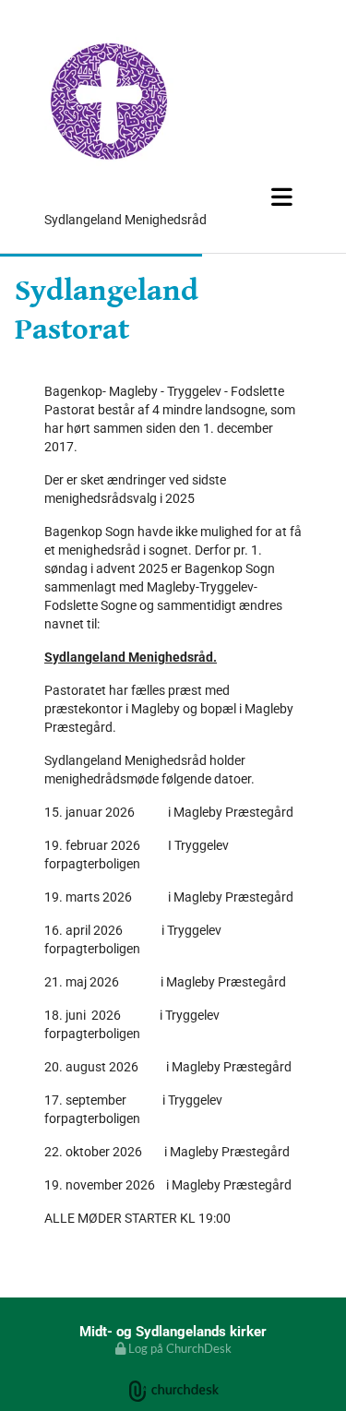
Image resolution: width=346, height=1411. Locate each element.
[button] (173, 197)
